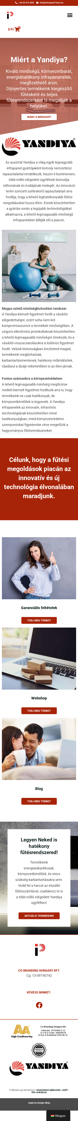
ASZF (65, 1090)
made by (32, 1103)
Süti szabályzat (39, 1092)
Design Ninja (43, 1103)
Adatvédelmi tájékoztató (48, 1090)
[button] (70, 15)
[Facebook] (39, 1005)
